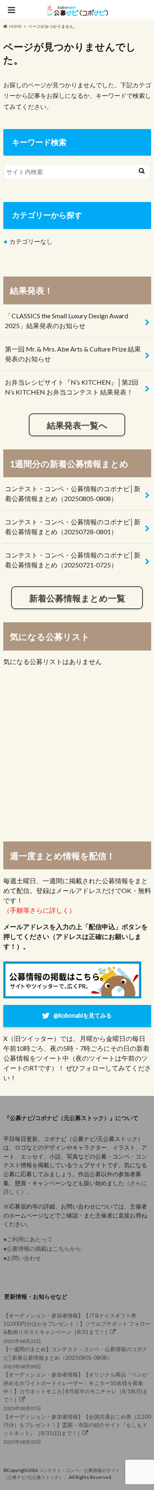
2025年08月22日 (76, 1328)
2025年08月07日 (75, 1391)
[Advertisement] (77, 753)
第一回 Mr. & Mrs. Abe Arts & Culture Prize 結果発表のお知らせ (73, 354)
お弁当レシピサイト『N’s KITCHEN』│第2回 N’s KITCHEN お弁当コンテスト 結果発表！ (71, 387)
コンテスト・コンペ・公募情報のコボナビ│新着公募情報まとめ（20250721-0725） (72, 560)
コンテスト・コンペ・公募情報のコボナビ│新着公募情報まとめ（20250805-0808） (72, 493)
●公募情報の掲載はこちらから (42, 1248)
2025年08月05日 (77, 1429)
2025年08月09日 (75, 1357)
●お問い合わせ (22, 1257)
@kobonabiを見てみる (82, 1015)
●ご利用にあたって (28, 1239)
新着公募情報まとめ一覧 (77, 598)
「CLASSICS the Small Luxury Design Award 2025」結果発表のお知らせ (66, 320)
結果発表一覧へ (77, 425)
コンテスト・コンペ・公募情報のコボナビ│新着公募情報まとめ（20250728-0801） (72, 526)
